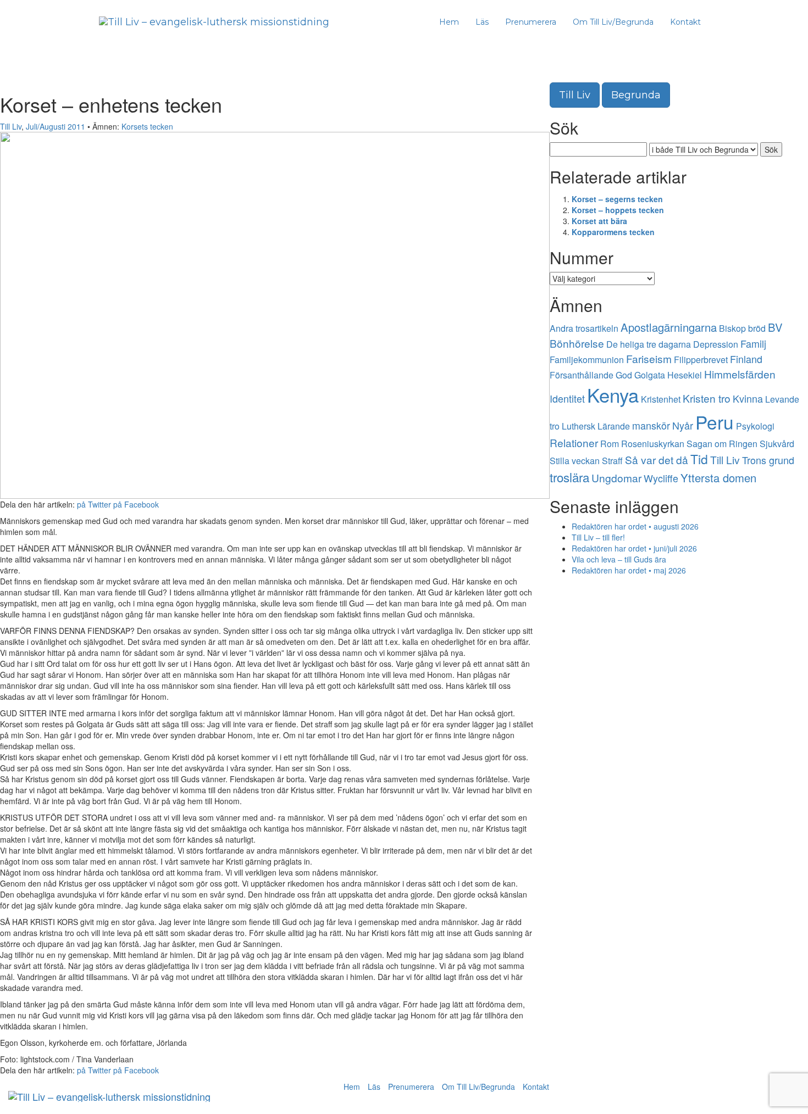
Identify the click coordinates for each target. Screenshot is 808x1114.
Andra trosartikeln (584, 328)
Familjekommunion (587, 359)
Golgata (649, 375)
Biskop (732, 328)
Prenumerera (530, 22)
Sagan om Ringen (722, 443)
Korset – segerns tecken (617, 198)
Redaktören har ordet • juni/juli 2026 (634, 548)
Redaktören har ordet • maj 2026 (629, 570)
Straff (612, 460)
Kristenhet (660, 399)
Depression (715, 344)
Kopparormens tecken (613, 231)
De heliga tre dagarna (648, 344)
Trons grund (768, 460)
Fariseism (649, 358)
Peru (714, 422)
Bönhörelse (577, 343)
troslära (569, 477)
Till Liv (10, 126)
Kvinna (748, 398)
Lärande (613, 426)
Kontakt (685, 22)
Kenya (613, 394)
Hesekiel (684, 375)
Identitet (567, 398)
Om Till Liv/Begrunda (613, 22)
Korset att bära (599, 220)
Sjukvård (777, 443)
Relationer (574, 442)
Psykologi (755, 426)
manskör (651, 425)
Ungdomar (616, 477)
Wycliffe (661, 478)
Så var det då (656, 459)
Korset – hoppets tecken (618, 209)
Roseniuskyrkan (652, 443)
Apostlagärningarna (669, 327)
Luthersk (578, 426)
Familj (753, 343)
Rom (609, 443)
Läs (482, 22)
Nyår (682, 425)
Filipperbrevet (701, 359)
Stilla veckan (575, 460)
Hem (449, 22)
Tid (699, 459)
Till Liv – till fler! (598, 537)
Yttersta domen (718, 478)
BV (775, 327)
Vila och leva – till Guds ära (619, 559)
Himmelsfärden (740, 373)
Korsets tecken (147, 126)
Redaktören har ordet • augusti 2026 (635, 526)
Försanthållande (581, 375)
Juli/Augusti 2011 (55, 126)
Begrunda (636, 95)
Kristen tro (706, 398)
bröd (757, 328)
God (624, 375)
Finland (746, 359)
